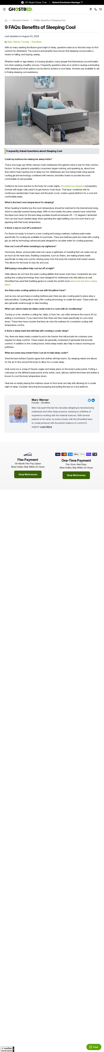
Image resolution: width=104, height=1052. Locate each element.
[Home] (6, 20)
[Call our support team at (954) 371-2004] (95, 9)
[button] (7, 1049)
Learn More (46, 426)
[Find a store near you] (90, 9)
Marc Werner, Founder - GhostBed (24, 41)
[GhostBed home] (21, 9)
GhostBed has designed (72, 186)
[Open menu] (4, 9)
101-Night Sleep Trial (36, 2)
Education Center (20, 20)
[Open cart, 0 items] (100, 9)
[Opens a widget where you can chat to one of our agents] (93, 1047)
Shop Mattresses (28, 474)
